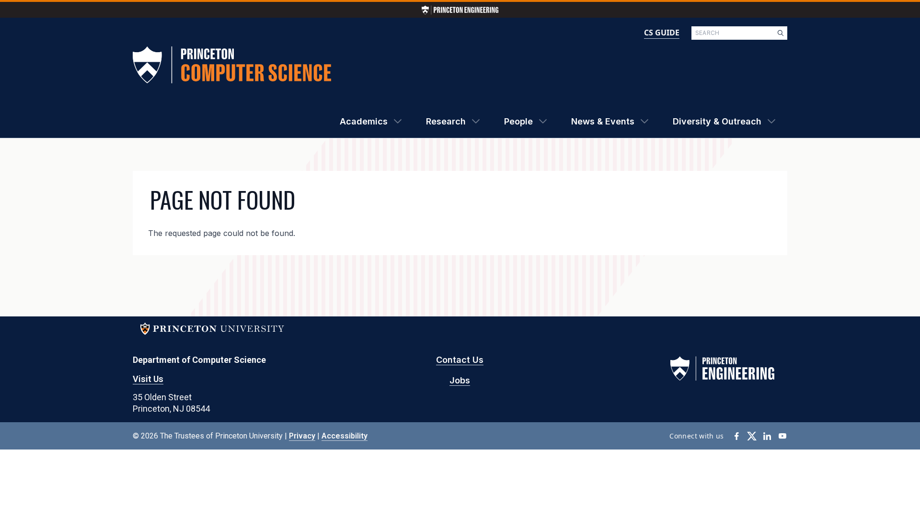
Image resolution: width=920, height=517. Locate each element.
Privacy (302, 435)
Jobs (459, 380)
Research (446, 121)
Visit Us (148, 379)
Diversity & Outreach (717, 121)
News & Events (602, 121)
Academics (364, 121)
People (518, 121)
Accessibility (345, 435)
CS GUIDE (661, 32)
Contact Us (459, 360)
